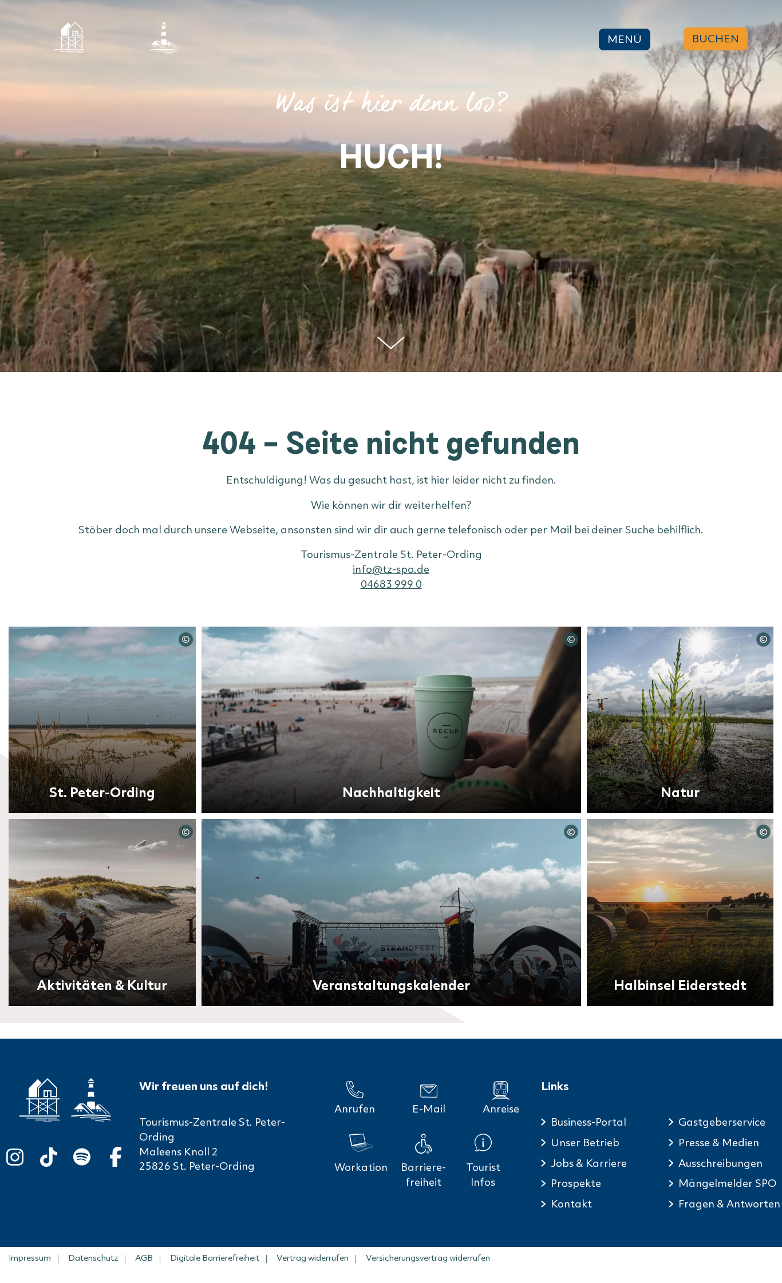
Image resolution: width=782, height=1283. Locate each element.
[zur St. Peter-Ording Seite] (39, 1100)
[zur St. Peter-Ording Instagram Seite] (14, 1154)
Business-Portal (588, 1122)
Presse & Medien (718, 1142)
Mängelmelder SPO (727, 1183)
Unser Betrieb (585, 1142)
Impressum (30, 1258)
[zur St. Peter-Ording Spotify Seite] (81, 1154)
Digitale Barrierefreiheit (214, 1258)
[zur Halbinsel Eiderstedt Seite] (91, 1100)
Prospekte (576, 1183)
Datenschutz (93, 1258)
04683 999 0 (391, 584)
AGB (144, 1258)
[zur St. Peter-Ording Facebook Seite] (115, 1154)
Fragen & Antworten (729, 1204)
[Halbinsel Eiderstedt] (164, 38)
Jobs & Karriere (589, 1163)
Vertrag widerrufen (313, 1258)
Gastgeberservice (721, 1122)
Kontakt (571, 1204)
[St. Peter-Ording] (69, 38)
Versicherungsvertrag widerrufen (428, 1258)
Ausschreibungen (720, 1163)
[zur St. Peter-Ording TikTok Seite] (48, 1154)
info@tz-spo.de (391, 569)
